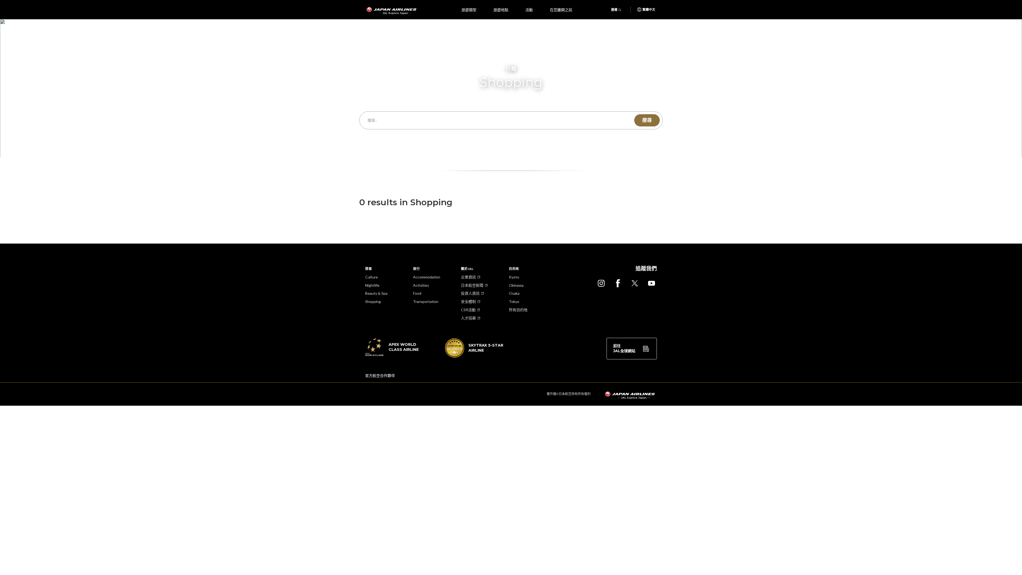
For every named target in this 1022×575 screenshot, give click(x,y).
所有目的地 (518, 309)
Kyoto (514, 277)
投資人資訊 (470, 293)
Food (417, 293)
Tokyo (514, 301)
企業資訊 (468, 277)
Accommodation (426, 277)
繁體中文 (648, 9)
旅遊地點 (500, 9)
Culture (371, 277)
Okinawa (516, 285)
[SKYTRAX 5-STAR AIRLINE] (474, 356)
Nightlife (372, 285)
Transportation (425, 301)
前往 (624, 348)
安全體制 (468, 301)
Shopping (373, 301)
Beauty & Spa (376, 293)
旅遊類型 (468, 9)
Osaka (514, 293)
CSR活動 (468, 309)
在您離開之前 (561, 9)
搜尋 (614, 10)
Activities (421, 285)
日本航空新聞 (472, 285)
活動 (529, 9)
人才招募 (468, 318)
